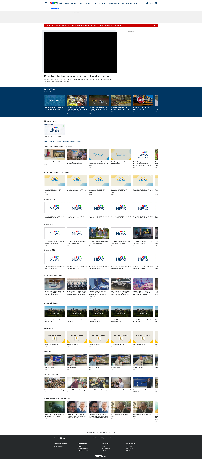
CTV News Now (127, 3)
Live (135, 3)
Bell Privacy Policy (82, 446)
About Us (89, 432)
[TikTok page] (58, 438)
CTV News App (104, 432)
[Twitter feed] (55, 438)
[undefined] (55, 103)
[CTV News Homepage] (56, 3)
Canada (73, 3)
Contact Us (112, 432)
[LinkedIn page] (64, 438)
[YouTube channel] (61, 438)
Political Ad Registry (83, 450)
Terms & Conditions (83, 448)
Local (67, 3)
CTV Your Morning (100, 3)
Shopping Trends (114, 3)
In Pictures (89, 3)
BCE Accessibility (58, 446)
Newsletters (96, 432)
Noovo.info (129, 446)
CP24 (103, 446)
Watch (81, 3)
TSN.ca (104, 450)
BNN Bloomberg (106, 448)
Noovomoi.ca (129, 448)
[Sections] (45, 3)
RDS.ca (128, 450)
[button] (155, 104)
